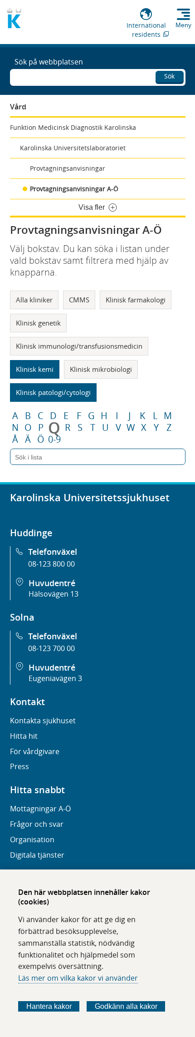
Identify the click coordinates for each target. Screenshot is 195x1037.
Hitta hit (24, 736)
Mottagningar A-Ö (40, 809)
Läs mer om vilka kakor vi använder (78, 978)
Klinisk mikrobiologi (101, 369)
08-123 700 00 (51, 648)
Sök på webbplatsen (49, 62)
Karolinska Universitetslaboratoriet (73, 147)
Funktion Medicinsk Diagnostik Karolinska (73, 127)
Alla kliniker (34, 299)
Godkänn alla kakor (126, 1006)
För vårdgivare (34, 751)
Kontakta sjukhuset (43, 721)
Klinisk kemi (35, 369)
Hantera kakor (49, 1006)
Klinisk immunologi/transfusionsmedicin (79, 346)
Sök (169, 76)
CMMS (79, 299)
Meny (183, 25)
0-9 (54, 439)
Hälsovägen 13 (53, 594)
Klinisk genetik (38, 322)
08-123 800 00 (51, 564)
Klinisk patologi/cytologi (53, 392)
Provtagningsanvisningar (67, 168)
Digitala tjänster (37, 855)
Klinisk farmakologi (136, 299)
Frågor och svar (36, 824)
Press (19, 766)
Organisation (32, 839)
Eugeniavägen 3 (55, 678)
